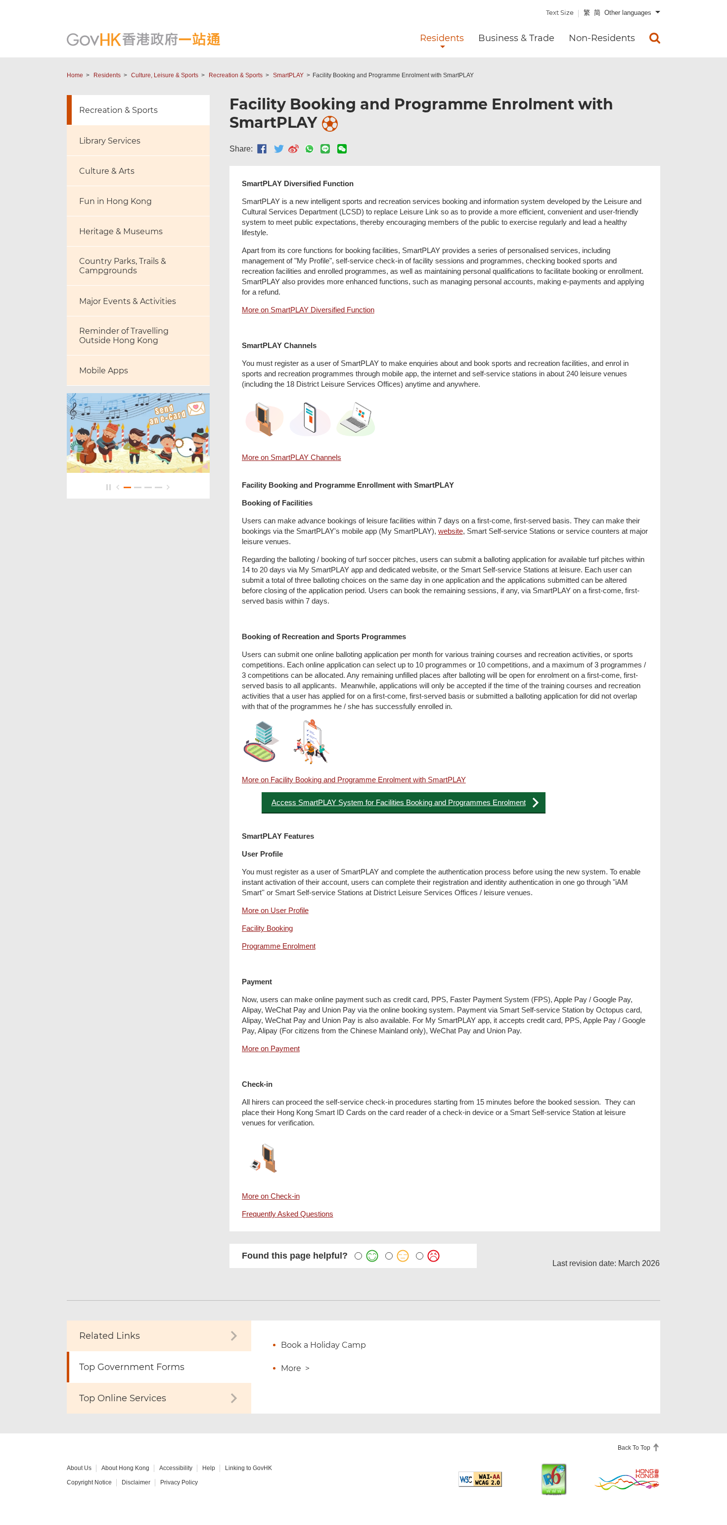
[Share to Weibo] (293, 149)
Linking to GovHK (248, 1468)
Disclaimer (136, 1482)
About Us (79, 1468)
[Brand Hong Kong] (627, 1479)
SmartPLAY (288, 75)
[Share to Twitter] (279, 149)
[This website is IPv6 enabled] (554, 1479)
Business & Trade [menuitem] (516, 38)
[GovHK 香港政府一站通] (143, 39)
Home (75, 75)
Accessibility (175, 1468)
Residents (107, 75)
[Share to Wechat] (342, 148)
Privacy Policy (179, 1482)
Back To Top (635, 1447)
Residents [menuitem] (442, 38)
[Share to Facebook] (262, 148)
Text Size (560, 12)
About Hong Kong (125, 1468)
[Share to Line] (325, 148)
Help (208, 1468)
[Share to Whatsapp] (309, 148)
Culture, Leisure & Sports (164, 75)
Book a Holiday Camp (323, 1345)
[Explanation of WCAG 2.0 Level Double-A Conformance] (480, 1479)
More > (295, 1368)
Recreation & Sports (236, 75)
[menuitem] (654, 38)
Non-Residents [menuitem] (602, 38)
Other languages (627, 12)
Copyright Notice (89, 1482)
